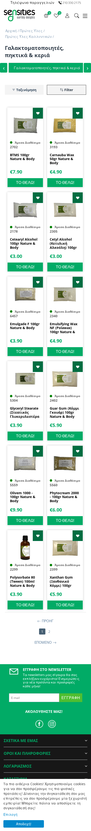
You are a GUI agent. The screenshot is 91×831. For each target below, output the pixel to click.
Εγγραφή (70, 697)
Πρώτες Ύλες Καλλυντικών (28, 36)
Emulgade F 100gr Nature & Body (25, 326)
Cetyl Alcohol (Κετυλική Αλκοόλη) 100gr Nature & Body (63, 243)
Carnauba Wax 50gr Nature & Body (62, 159)
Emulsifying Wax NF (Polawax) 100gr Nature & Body (63, 328)
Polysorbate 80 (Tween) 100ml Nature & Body (22, 581)
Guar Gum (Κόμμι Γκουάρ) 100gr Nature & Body (64, 412)
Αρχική (11, 30)
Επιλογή (10, 814)
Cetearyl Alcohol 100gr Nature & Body (23, 243)
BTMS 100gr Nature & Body (22, 157)
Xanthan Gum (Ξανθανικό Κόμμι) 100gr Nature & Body (62, 581)
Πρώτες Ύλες (31, 30)
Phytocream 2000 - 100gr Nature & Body (64, 497)
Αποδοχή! (23, 824)
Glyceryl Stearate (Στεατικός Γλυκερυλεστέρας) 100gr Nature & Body (24, 412)
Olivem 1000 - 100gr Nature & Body (22, 497)
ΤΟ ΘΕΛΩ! (25, 182)
